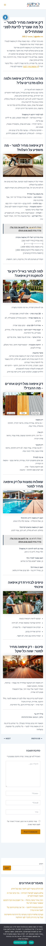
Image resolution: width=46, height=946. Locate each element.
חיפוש (41, 864)
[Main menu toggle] (5, 4)
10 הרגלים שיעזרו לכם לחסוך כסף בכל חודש (27, 888)
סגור (31, 942)
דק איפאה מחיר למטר (31, 66)
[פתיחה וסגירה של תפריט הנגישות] (5, 17)
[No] (43, 935)
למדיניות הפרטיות (20, 942)
